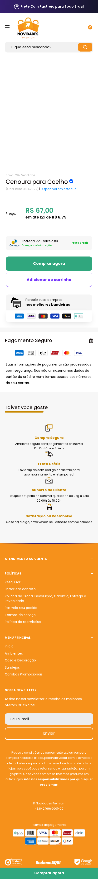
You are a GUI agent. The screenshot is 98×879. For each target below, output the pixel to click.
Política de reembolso (23, 621)
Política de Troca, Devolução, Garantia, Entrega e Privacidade (45, 598)
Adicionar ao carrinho (49, 279)
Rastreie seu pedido (21, 607)
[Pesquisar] (85, 47)
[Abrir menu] (7, 27)
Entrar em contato (20, 589)
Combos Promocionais (24, 674)
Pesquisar (12, 582)
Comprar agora (49, 263)
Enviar (49, 733)
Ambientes (14, 653)
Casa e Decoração (20, 660)
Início (9, 646)
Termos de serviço (20, 615)
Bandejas (12, 667)
